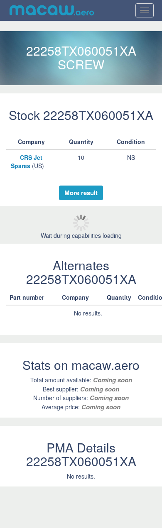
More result (81, 192)
